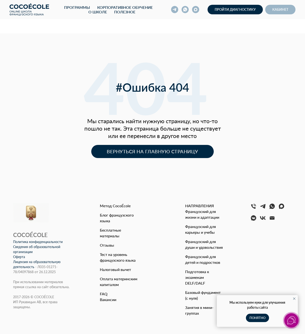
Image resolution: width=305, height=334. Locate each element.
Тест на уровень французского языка (118, 257)
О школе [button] (97, 12)
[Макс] (281, 208)
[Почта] (272, 220)
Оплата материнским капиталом (118, 281)
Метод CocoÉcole (115, 205)
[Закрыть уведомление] (294, 298)
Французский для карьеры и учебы (200, 229)
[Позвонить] (253, 208)
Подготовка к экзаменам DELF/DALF (197, 277)
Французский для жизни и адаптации (202, 214)
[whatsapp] (185, 9)
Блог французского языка (117, 218)
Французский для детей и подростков (202, 259)
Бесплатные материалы (110, 233)
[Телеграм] (262, 208)
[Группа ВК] (262, 220)
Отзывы (107, 245)
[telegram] (174, 9)
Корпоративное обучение (125, 7)
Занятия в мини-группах (199, 310)
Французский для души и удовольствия (204, 244)
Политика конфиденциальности (38, 242)
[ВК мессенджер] (253, 220)
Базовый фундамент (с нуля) (203, 295)
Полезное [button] (124, 12)
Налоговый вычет (115, 269)
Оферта (19, 257)
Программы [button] (77, 7)
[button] (235, 9)
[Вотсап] (272, 208)
